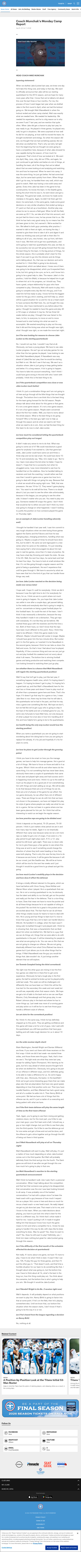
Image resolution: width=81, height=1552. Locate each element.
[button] (40, 52)
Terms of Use (40, 1520)
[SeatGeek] (47, 1464)
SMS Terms (40, 1527)
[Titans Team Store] (40, 1471)
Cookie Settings (7, 1547)
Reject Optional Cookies (69, 1547)
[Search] (74, 3)
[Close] (77, 1533)
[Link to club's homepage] (4, 2)
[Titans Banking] (33, 1464)
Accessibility (40, 1524)
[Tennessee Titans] (40, 1506)
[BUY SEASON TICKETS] (40, 1408)
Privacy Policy (40, 1517)
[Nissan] (19, 1464)
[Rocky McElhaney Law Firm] (62, 1464)
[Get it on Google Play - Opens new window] (47, 1498)
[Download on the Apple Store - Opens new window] (33, 1497)
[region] (40, 1541)
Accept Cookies (52, 1547)
